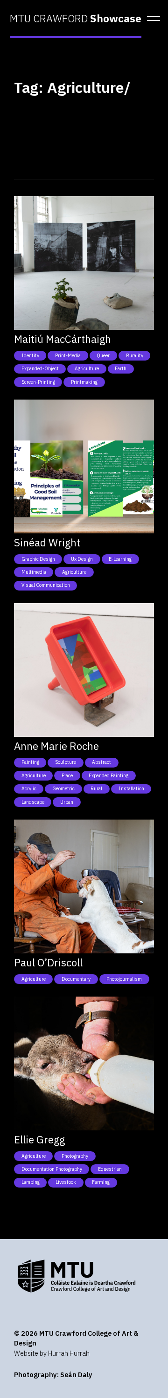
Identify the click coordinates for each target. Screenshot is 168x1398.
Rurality (134, 355)
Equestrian (110, 1169)
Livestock (66, 1182)
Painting (30, 762)
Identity (30, 355)
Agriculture (87, 368)
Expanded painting (108, 775)
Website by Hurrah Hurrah (52, 1353)
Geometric (63, 788)
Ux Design (82, 559)
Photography (75, 1156)
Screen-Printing (38, 382)
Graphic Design (38, 559)
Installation (131, 788)
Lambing (30, 1182)
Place (67, 775)
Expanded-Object (40, 368)
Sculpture (65, 762)
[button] (150, 18)
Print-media (68, 355)
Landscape (32, 802)
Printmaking (84, 382)
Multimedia (33, 572)
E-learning (120, 559)
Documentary (76, 979)
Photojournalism (124, 979)
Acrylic (28, 788)
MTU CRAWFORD (75, 18)
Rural (96, 788)
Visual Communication (45, 585)
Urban (66, 802)
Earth (120, 368)
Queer (103, 355)
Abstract (101, 762)
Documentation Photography (51, 1169)
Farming (101, 1182)
